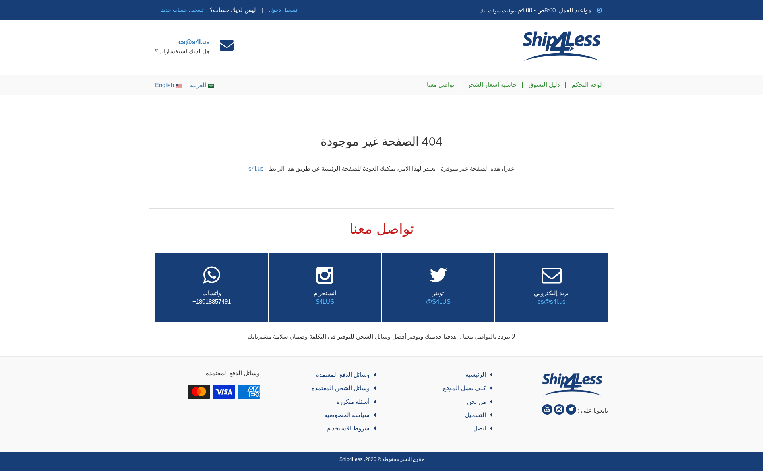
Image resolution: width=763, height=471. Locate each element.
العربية (199, 85)
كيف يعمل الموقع (464, 388)
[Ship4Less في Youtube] (547, 409)
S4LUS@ (438, 301)
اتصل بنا (476, 428)
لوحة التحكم (587, 84)
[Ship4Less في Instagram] (559, 409)
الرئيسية (475, 374)
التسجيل (475, 414)
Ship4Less (350, 459)
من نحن (476, 401)
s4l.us (256, 168)
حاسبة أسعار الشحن (491, 84)
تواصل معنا (440, 84)
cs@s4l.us (194, 42)
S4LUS (325, 301)
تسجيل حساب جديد (182, 10)
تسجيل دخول (283, 10)
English (165, 85)
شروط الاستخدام (348, 428)
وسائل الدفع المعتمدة (343, 374)
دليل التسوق (544, 84)
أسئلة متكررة (353, 401)
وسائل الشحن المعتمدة (341, 388)
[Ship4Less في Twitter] (571, 409)
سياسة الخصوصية (347, 414)
